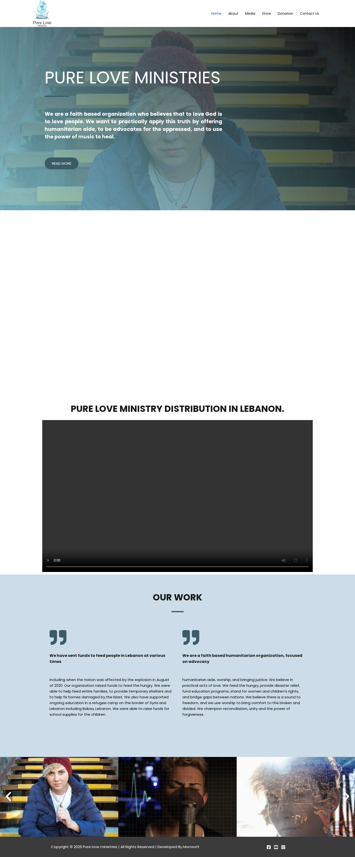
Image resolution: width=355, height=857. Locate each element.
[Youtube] (276, 847)
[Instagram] (283, 847)
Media (250, 13)
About (233, 13)
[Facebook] (269, 847)
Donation (285, 13)
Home (216, 13)
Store (266, 13)
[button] (8, 797)
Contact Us (309, 13)
